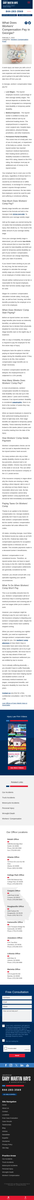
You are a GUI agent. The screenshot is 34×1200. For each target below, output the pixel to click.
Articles (5, 1131)
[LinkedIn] (22, 1065)
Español (5, 1138)
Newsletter (6, 1135)
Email (8, 1198)
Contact (5, 1111)
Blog (3, 1128)
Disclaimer (6, 1141)
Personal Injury (8, 808)
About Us (5, 1108)
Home (4, 1105)
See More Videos (17, 768)
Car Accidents (7, 792)
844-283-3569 (14, 11)
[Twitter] (16, 1065)
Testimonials (6, 1125)
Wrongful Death (8, 813)
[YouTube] (27, 1065)
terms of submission (14, 1027)
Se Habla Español (25, 15)
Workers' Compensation (11, 819)
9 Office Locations (9, 15)
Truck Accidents (8, 798)
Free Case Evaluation (10, 1118)
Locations (5, 1115)
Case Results (7, 1121)
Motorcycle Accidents (10, 803)
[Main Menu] (28, 2)
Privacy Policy (7, 1144)
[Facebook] (5, 1065)
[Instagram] (10, 1065)
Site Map (5, 1148)
